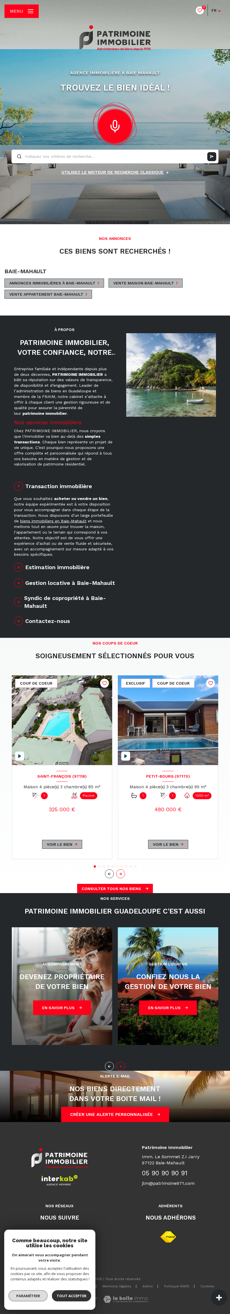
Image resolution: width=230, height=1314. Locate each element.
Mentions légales (116, 1286)
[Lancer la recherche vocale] (115, 125)
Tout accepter (71, 1295)
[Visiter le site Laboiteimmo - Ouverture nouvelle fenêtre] (125, 1299)
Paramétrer (28, 1295)
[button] (120, 873)
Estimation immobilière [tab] (57, 567)
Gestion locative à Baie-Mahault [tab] (70, 583)
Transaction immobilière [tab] (58, 486)
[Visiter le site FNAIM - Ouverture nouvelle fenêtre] (168, 1237)
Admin (147, 1286)
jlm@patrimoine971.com (168, 1183)
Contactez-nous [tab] (47, 621)
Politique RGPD (176, 1286)
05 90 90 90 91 (164, 1173)
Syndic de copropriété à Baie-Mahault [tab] (65, 602)
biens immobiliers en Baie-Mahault (53, 521)
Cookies (207, 1286)
